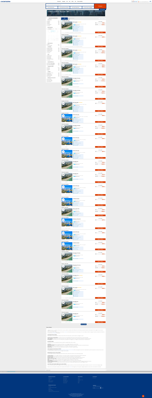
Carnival (73, 349)
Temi (75, 1)
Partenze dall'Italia (79, 1)
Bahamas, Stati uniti (65, 20)
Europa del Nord (50, 381)
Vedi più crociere (83, 324)
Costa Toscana (65, 382)
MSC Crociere (59, 349)
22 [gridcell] (56, 38)
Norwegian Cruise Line (68, 349)
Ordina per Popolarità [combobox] (102, 18)
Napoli (78, 381)
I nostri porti (4, 371)
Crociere (1, 371)
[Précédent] (62, 25)
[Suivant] (71, 25)
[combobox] (70, 5)
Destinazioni (59, 1)
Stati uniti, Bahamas (65, 48)
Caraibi (71, 366)
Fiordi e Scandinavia (50, 380)
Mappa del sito (50, 389)
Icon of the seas (65, 381)
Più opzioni (49, 25)
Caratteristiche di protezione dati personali (53, 391)
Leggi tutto (49, 15)
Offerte (73, 1)
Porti (69, 1)
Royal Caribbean (63, 349)
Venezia (79, 380)
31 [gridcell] (48, 41)
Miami (78, 382)
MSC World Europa (65, 380)
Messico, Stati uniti (65, 207)
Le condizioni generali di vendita (52, 387)
